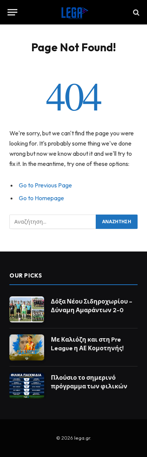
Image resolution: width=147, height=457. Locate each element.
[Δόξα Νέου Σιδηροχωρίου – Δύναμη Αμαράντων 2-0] (26, 309)
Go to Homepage (41, 198)
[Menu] (12, 12)
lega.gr (82, 438)
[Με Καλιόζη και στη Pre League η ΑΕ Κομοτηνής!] (26, 347)
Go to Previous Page (45, 185)
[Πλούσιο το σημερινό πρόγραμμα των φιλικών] (26, 386)
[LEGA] (73, 12)
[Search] (135, 12)
